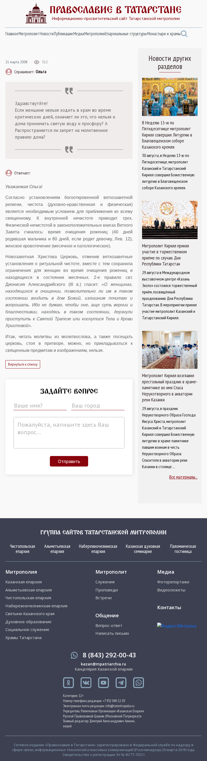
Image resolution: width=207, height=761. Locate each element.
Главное (11, 34)
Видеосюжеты (171, 589)
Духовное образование (28, 621)
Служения (105, 581)
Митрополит (29, 34)
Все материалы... (183, 477)
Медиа (78, 34)
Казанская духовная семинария (143, 549)
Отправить (69, 461)
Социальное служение (27, 629)
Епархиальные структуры (126, 34)
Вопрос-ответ (108, 625)
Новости (47, 34)
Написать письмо (112, 633)
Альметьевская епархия (57, 549)
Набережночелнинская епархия (98, 549)
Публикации (63, 34)
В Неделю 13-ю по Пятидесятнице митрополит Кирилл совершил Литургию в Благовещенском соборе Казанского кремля (167, 135)
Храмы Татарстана (23, 637)
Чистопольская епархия (22, 549)
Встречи (103, 597)
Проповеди (106, 589)
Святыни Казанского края (29, 613)
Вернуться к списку (22, 364)
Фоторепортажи (173, 581)
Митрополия (94, 34)
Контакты (169, 607)
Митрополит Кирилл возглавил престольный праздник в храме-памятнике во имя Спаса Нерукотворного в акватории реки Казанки (170, 388)
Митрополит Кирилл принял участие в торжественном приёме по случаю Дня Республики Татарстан (165, 255)
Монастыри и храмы (164, 34)
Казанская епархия (23, 581)
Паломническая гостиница (183, 549)
